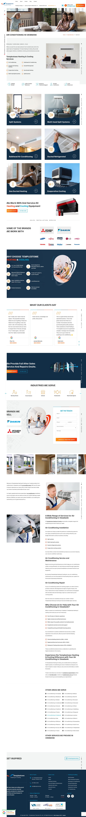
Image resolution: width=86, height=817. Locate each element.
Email (58, 417)
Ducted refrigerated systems (54, 545)
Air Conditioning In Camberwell (54, 703)
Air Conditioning (71, 789)
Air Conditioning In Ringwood (71, 712)
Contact (35, 1)
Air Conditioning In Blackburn (54, 696)
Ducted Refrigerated (72, 783)
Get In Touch (80, 5)
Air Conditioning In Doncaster (71, 703)
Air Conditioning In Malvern (70, 718)
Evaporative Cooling (72, 787)
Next (79, 344)
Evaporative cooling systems (54, 548)
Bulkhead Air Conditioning (74, 781)
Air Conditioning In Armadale (54, 693)
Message (59, 430)
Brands (26, 1)
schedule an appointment (69, 672)
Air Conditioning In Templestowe (71, 727)
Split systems (51, 539)
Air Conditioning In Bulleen (53, 699)
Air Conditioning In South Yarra (71, 724)
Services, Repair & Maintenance (31, 5)
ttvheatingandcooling (73, 758)
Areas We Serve (51, 5)
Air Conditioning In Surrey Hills (54, 727)
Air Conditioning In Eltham (70, 706)
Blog (30, 1)
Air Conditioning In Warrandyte (71, 730)
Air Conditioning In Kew (52, 718)
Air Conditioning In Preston (53, 712)
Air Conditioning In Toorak (53, 730)
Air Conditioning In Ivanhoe (70, 715)
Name (58, 413)
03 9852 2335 (23, 210)
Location (70, 422)
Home (16, 1)
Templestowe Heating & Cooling (54, 521)
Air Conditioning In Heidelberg (71, 709)
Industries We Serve (43, 5)
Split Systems (71, 777)
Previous (79, 342)
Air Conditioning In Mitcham (53, 721)
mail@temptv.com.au (68, 674)
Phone (58, 422)
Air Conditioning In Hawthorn (54, 709)
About (21, 1)
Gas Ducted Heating (72, 785)
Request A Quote (12, 210)
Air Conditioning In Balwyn (70, 693)
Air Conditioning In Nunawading (71, 721)
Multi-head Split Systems (73, 779)
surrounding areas (26, 485)
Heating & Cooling (18, 5)
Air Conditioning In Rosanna (53, 724)
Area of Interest (60, 426)
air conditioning (31, 493)
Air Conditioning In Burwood (71, 699)
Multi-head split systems (53, 542)
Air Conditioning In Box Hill (70, 696)
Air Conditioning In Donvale (53, 706)
